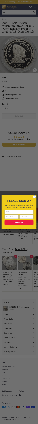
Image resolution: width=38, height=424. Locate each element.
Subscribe (19, 222)
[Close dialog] (34, 196)
